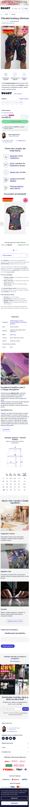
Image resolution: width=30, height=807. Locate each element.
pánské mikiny (16, 270)
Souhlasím (14, 803)
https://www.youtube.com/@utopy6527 (10, 738)
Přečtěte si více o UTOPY (15, 621)
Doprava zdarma (16, 186)
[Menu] (25, 8)
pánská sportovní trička (20, 268)
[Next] (28, 224)
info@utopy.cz (22, 140)
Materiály (13, 156)
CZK (15, 8)
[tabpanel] (15, 222)
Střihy (12, 163)
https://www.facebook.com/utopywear (6, 738)
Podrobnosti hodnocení (8, 23)
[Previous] (2, 224)
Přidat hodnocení (8, 646)
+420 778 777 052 (12, 8)
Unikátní (13, 179)
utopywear (3, 738)
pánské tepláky (10, 271)
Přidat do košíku (16, 121)
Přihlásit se (25, 709)
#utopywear (16, 661)
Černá (11, 334)
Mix (15, 334)
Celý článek (6, 429)
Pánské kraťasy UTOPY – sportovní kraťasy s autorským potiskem (18, 322)
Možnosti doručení (8, 112)
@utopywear (14, 738)
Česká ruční (14, 172)
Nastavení (14, 798)
